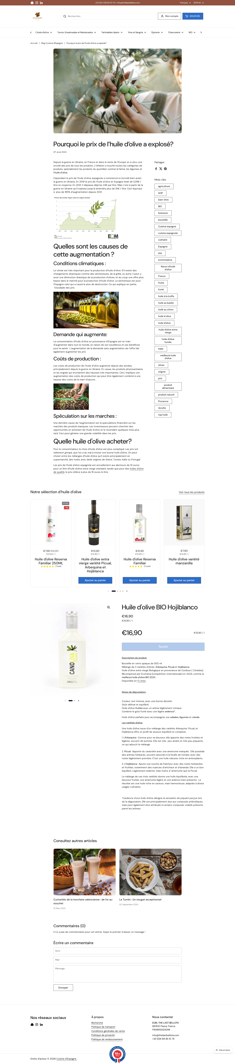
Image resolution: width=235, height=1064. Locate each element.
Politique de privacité (103, 1035)
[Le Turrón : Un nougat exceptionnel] (150, 872)
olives (161, 365)
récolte (162, 408)
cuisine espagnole (168, 233)
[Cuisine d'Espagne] (37, 16)
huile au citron (165, 309)
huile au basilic (166, 302)
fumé (161, 289)
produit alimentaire (168, 386)
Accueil (34, 43)
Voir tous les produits (192, 492)
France (162, 276)
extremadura (165, 259)
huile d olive (164, 316)
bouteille (163, 219)
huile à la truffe (166, 296)
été (160, 253)
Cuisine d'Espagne (66, 1058)
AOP (160, 193)
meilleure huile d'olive (168, 357)
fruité (161, 282)
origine (162, 371)
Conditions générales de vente (108, 1031)
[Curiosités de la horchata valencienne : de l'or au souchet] (84, 872)
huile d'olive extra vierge (168, 331)
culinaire (162, 239)
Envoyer (63, 987)
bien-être (163, 199)
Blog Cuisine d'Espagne (52, 43)
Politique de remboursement (107, 1039)
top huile (163, 414)
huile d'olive (164, 322)
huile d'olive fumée (168, 341)
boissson (163, 213)
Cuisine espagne (167, 226)
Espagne (163, 246)
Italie (160, 348)
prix (160, 378)
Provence (163, 401)
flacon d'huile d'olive (168, 268)
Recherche (97, 1022)
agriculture (164, 186)
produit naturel (166, 394)
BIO (160, 206)
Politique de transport (103, 1026)
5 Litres (141, 680)
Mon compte (171, 16)
